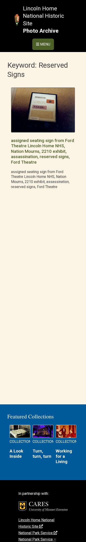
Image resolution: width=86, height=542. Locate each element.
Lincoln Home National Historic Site (43, 16)
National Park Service (36, 533)
